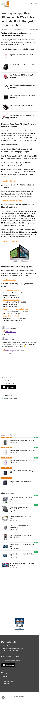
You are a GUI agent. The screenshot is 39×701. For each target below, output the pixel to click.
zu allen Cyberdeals (9, 181)
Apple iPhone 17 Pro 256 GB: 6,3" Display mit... (22, 471)
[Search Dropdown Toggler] (31, 3)
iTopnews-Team (10, 383)
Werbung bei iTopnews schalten (13, 648)
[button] (3, 698)
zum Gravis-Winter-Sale (11, 241)
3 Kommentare (34, 29)
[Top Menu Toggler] (36, 4)
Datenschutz (9, 395)
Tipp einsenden (9, 381)
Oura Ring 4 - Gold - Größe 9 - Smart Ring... (21, 517)
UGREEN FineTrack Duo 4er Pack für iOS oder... (22, 498)
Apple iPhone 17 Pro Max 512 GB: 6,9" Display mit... (21, 482)
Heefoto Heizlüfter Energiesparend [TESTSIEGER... (21, 536)
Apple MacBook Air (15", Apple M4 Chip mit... (22, 545)
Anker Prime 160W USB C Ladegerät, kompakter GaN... (21, 526)
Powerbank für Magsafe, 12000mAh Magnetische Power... (21, 508)
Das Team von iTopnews (10, 650)
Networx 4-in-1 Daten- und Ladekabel (15, 309)
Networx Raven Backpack (11, 290)
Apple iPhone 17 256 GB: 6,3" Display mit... (23, 440)
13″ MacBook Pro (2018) (11, 300)
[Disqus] (19, 348)
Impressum (8, 393)
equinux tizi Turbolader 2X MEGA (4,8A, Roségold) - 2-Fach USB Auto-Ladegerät (23, 55)
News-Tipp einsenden (9, 646)
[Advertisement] (15, 417)
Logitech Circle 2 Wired (11, 316)
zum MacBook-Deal (9, 280)
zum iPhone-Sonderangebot (12, 201)
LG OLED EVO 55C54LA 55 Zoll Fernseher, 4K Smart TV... (22, 564)
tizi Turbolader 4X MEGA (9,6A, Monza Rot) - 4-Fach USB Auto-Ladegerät (23, 75)
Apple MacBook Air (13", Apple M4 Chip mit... (22, 555)
